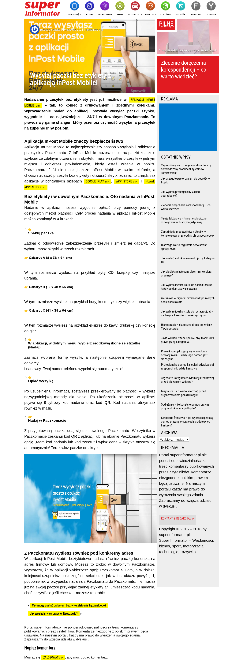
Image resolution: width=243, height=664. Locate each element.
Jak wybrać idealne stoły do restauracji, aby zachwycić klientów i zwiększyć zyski (187, 313)
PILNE (166, 23)
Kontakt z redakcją (175, 518)
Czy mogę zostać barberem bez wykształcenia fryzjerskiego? (69, 605)
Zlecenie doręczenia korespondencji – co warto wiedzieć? (183, 69)
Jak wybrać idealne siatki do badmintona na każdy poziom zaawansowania (186, 287)
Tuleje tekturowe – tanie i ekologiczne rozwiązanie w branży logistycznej (184, 220)
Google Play (95, 181)
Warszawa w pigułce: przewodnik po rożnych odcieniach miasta (188, 300)
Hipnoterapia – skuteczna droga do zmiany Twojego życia (186, 326)
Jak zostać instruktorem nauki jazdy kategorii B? (188, 260)
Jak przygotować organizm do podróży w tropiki (185, 180)
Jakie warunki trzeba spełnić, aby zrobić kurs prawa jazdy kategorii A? (187, 340)
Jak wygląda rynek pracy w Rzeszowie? (54, 613)
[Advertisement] (189, 127)
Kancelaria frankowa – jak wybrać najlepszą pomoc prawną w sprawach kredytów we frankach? (187, 421)
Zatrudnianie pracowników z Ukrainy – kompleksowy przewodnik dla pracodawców (187, 233)
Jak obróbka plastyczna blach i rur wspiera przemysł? (186, 273)
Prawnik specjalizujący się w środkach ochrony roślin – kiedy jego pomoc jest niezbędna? (184, 355)
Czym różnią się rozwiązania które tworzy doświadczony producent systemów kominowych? (186, 168)
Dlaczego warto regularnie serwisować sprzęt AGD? (184, 247)
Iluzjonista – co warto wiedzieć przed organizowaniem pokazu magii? (183, 393)
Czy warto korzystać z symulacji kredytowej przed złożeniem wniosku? (187, 380)
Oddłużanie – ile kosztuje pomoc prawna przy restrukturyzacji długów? (185, 406)
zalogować (51, 657)
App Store (124, 181)
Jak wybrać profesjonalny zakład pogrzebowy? (180, 193)
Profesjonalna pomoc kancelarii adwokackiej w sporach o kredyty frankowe (187, 366)
